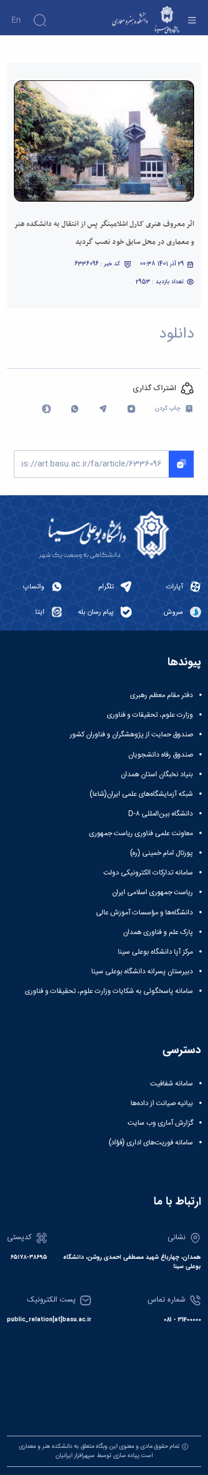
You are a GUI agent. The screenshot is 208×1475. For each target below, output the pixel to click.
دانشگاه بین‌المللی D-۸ (160, 814)
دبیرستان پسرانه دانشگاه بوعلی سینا (142, 971)
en (16, 20)
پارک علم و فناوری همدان (158, 932)
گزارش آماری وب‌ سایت (160, 1123)
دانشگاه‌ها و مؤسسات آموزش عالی (144, 912)
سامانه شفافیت (171, 1083)
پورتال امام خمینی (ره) (161, 853)
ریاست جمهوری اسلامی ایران (152, 892)
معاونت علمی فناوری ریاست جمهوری (141, 833)
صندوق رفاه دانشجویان (160, 755)
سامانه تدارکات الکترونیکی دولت (148, 873)
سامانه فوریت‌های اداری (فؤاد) (151, 1142)
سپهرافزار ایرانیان (75, 1456)
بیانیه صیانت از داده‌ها (162, 1103)
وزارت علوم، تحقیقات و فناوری (150, 715)
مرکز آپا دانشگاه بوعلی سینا (155, 952)
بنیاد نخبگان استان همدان (157, 774)
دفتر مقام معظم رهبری (161, 695)
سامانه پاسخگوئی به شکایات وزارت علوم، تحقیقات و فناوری (109, 991)
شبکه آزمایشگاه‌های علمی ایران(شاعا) (141, 794)
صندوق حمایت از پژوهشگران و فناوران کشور (131, 734)
